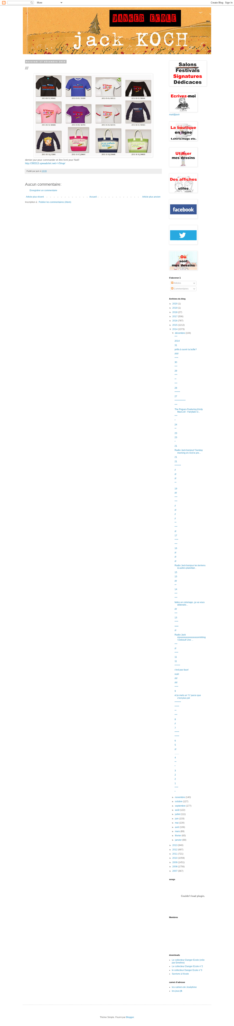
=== (176, 626)
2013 (175, 845)
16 (176, 548)
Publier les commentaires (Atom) (55, 202)
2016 (175, 320)
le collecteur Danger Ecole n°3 (187, 970)
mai (177, 823)
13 (176, 617)
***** (177, 706)
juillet (178, 814)
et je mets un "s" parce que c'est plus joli (188, 696)
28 (176, 388)
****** (177, 392)
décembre (180, 333)
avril (177, 827)
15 (176, 572)
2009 (175, 862)
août (177, 810)
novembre (180, 797)
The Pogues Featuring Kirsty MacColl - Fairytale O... (189, 410)
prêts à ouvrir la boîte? (186, 349)
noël (177, 674)
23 (176, 433)
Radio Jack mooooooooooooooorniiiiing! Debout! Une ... (190, 637)
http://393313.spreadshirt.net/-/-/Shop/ (45, 163)
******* (178, 465)
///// (176, 678)
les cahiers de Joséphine (184, 987)
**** (176, 358)
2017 (175, 316)
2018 (175, 312)
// (175, 470)
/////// (176, 353)
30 (176, 362)
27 (176, 396)
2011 (175, 854)
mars (177, 831)
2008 (175, 866)
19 (176, 488)
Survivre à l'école (180, 974)
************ (180, 400)
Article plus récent (35, 197)
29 (176, 371)
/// (175, 474)
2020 (175, 303)
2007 (175, 871)
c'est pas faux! (181, 669)
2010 (175, 858)
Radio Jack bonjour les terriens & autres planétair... (190, 566)
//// (176, 493)
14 (176, 589)
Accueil (93, 197)
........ (177, 753)
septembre (180, 806)
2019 (175, 308)
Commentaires (180, 288)
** (175, 379)
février (178, 835)
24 (176, 424)
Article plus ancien (151, 197)
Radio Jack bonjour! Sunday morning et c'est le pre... (189, 451)
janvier (178, 840)
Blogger (130, 1017)
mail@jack (174, 114)
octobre (179, 801)
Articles (177, 283)
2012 (175, 849)
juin (177, 818)
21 (176, 446)
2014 (175, 329)
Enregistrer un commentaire (43, 190)
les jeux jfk (177, 991)
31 (176, 345)
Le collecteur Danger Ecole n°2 (187, 966)
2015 (175, 325)
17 (176, 535)
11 (176, 657)
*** (176, 336)
